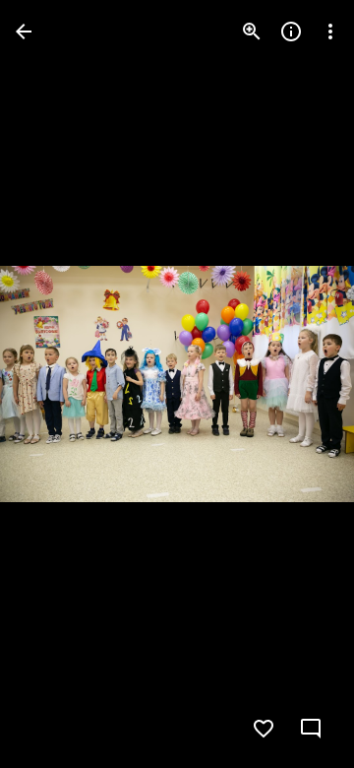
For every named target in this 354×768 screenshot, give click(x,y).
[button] (55, 384)
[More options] (330, 31)
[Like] (263, 728)
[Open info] (291, 31)
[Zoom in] (251, 31)
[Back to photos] (23, 31)
